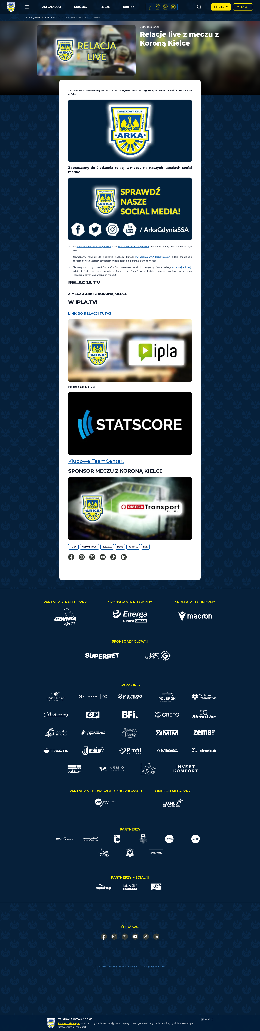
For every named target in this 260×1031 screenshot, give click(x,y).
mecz (120, 547)
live (145, 547)
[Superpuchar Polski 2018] (173, 7)
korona (133, 547)
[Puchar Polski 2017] (158, 7)
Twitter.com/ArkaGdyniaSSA (133, 246)
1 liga (73, 547)
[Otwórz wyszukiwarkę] (199, 7)
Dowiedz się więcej (69, 1023)
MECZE (105, 6)
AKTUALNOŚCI (51, 6)
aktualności (89, 547)
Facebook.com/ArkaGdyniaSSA (94, 246)
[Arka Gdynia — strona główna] (11, 7)
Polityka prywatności (154, 966)
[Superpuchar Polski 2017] (165, 7)
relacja (107, 547)
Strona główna (33, 17)
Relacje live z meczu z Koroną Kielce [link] (82, 17)
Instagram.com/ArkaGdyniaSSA (152, 257)
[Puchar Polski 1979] (150, 7)
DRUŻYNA (80, 6)
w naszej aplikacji (181, 267)
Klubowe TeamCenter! (96, 461)
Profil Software (129, 966)
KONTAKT (129, 6)
